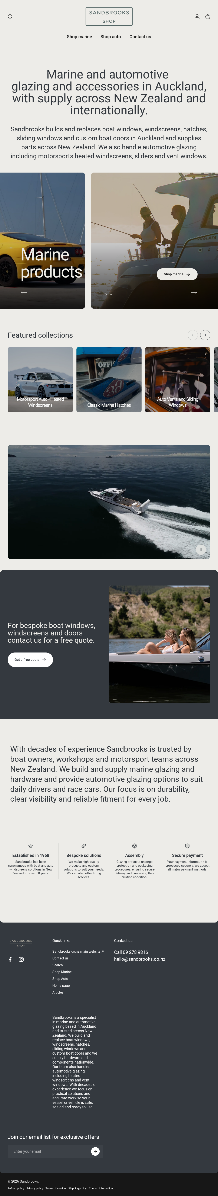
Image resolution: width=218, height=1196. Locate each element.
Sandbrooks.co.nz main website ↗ (78, 951)
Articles (57, 992)
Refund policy (16, 1188)
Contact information (101, 1188)
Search (57, 965)
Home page (61, 986)
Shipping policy (77, 1188)
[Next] (194, 292)
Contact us (60, 958)
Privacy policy (35, 1188)
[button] (201, 550)
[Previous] (23, 292)
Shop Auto (60, 979)
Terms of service (56, 1188)
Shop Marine (62, 972)
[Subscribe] (95, 1151)
